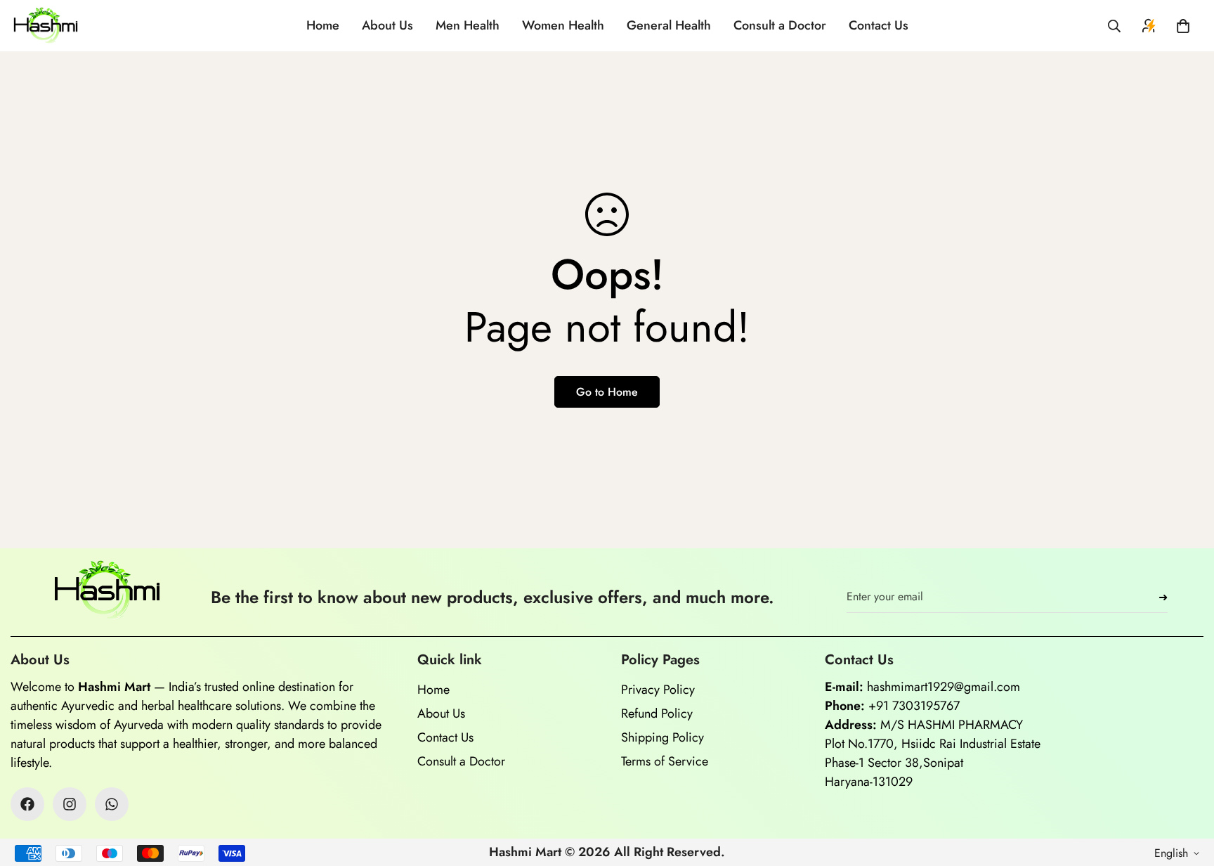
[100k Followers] (69, 804)
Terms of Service (664, 761)
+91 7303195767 (914, 706)
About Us (387, 25)
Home (322, 25)
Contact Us (878, 25)
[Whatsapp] (112, 804)
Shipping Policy (662, 737)
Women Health (563, 25)
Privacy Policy (658, 689)
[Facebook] (27, 804)
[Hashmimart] (46, 25)
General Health (669, 25)
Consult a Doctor (779, 25)
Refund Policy (657, 713)
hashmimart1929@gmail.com (943, 687)
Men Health (468, 25)
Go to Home (607, 392)
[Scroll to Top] (1186, 789)
